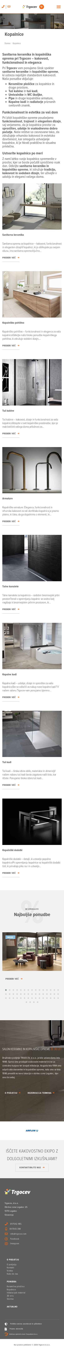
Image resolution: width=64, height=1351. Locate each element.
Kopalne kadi (9, 674)
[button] (6, 990)
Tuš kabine (8, 411)
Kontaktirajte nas (30, 1167)
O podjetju (11, 1092)
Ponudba (11, 1281)
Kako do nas (12, 1274)
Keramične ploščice (16, 1286)
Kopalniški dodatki (12, 850)
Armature (7, 498)
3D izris (10, 1295)
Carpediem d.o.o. (32, 1334)
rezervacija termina (39, 1092)
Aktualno (12, 1306)
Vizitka (10, 1270)
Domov (7, 43)
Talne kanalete (10, 586)
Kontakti (10, 1267)
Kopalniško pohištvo (13, 323)
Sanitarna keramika (13, 235)
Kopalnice (11, 1289)
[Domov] (33, 7)
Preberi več (9, 257)
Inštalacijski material (16, 1292)
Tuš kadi (6, 762)
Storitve (10, 1299)
